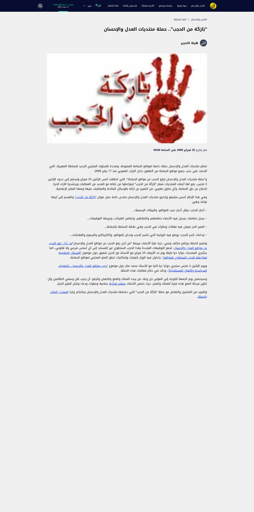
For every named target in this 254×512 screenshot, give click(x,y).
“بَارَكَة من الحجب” (85, 197)
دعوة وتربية (182, 6)
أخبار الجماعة (180, 19)
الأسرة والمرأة (148, 6)
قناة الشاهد (112, 6)
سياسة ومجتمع (165, 6)
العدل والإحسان (198, 6)
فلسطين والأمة (130, 6)
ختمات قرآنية (117, 283)
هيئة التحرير (189, 43)
